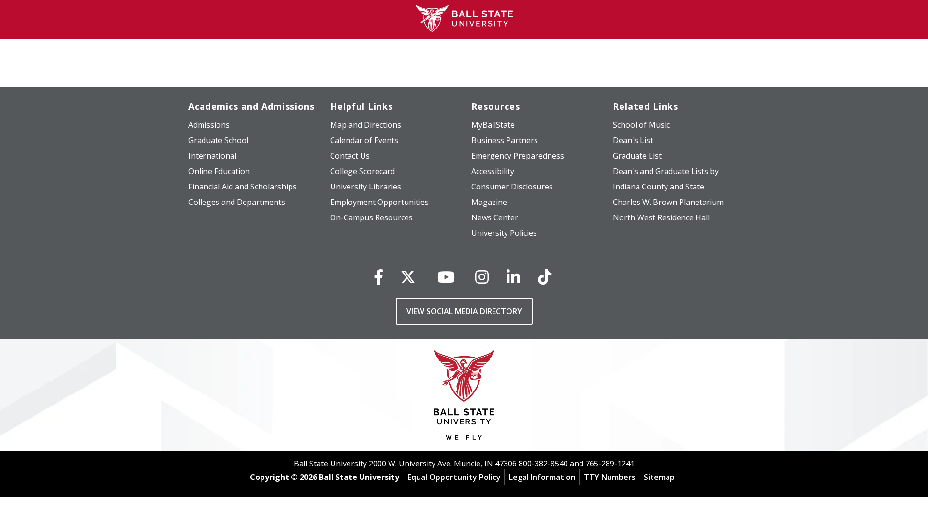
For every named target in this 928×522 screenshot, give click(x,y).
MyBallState (493, 124)
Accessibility (492, 171)
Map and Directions (365, 124)
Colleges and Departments (236, 202)
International (212, 155)
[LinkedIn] (513, 276)
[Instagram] (482, 276)
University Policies (504, 233)
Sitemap (659, 477)
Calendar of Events (364, 140)
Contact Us (350, 155)
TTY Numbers (610, 477)
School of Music (641, 124)
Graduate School (218, 140)
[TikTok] (544, 276)
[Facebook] (378, 276)
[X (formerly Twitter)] (408, 276)
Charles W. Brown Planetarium (668, 202)
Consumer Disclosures (512, 186)
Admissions (209, 124)
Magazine (489, 202)
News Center (494, 217)
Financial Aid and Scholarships (242, 186)
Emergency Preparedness (517, 155)
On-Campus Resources (371, 217)
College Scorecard (362, 171)
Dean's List (633, 140)
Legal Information (542, 477)
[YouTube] (446, 276)
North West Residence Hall (661, 217)
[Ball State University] (464, 397)
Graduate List (637, 155)
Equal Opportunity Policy (454, 477)
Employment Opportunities (379, 202)
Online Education (219, 171)
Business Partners (504, 140)
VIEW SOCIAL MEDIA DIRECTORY (464, 311)
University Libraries (365, 186)
